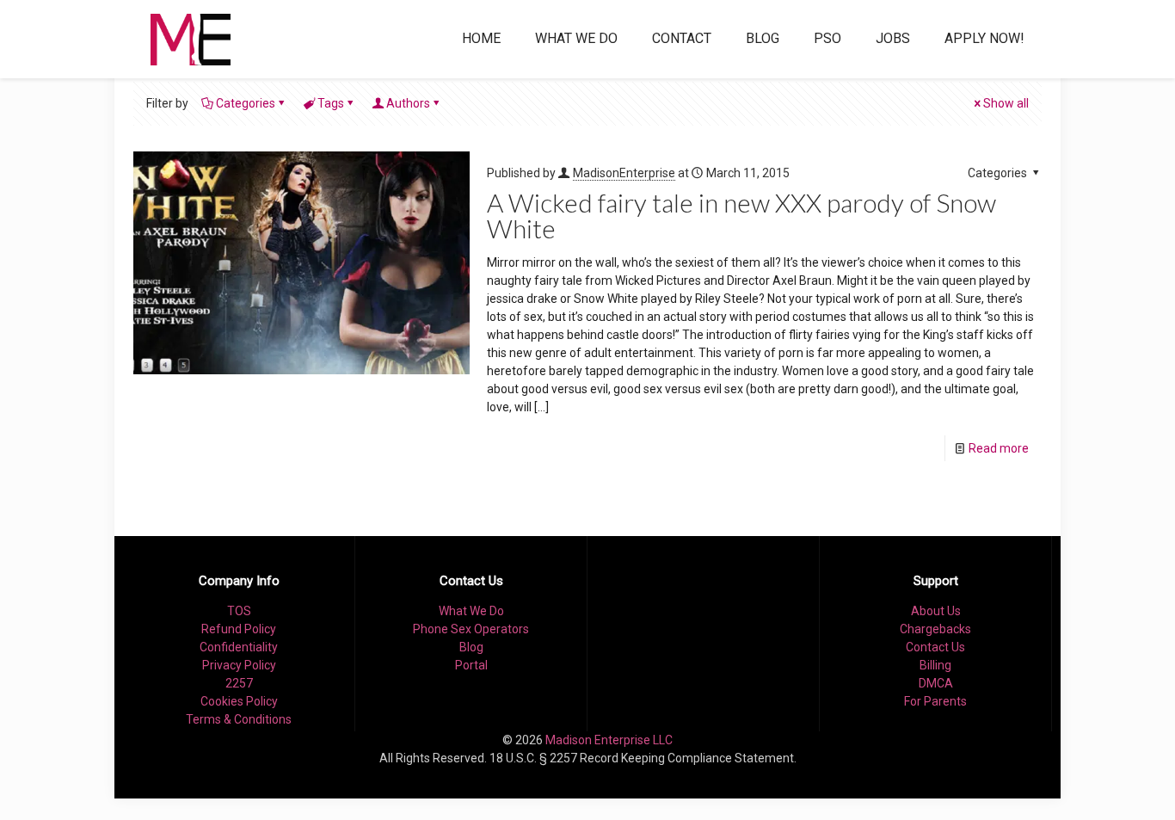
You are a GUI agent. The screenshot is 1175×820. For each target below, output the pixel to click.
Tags (330, 103)
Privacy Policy (239, 665)
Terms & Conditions (239, 719)
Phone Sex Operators (471, 629)
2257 (239, 683)
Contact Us (935, 647)
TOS (239, 611)
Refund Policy (238, 629)
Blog (471, 647)
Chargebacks (935, 629)
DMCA (936, 683)
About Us (936, 611)
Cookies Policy (239, 701)
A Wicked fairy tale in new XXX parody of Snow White (741, 215)
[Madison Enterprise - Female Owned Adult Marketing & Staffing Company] (191, 38)
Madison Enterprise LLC (609, 740)
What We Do (471, 611)
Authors (408, 103)
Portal (471, 665)
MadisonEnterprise (624, 173)
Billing (935, 665)
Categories (245, 103)
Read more (999, 448)
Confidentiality (239, 647)
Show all (1006, 103)
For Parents (935, 701)
